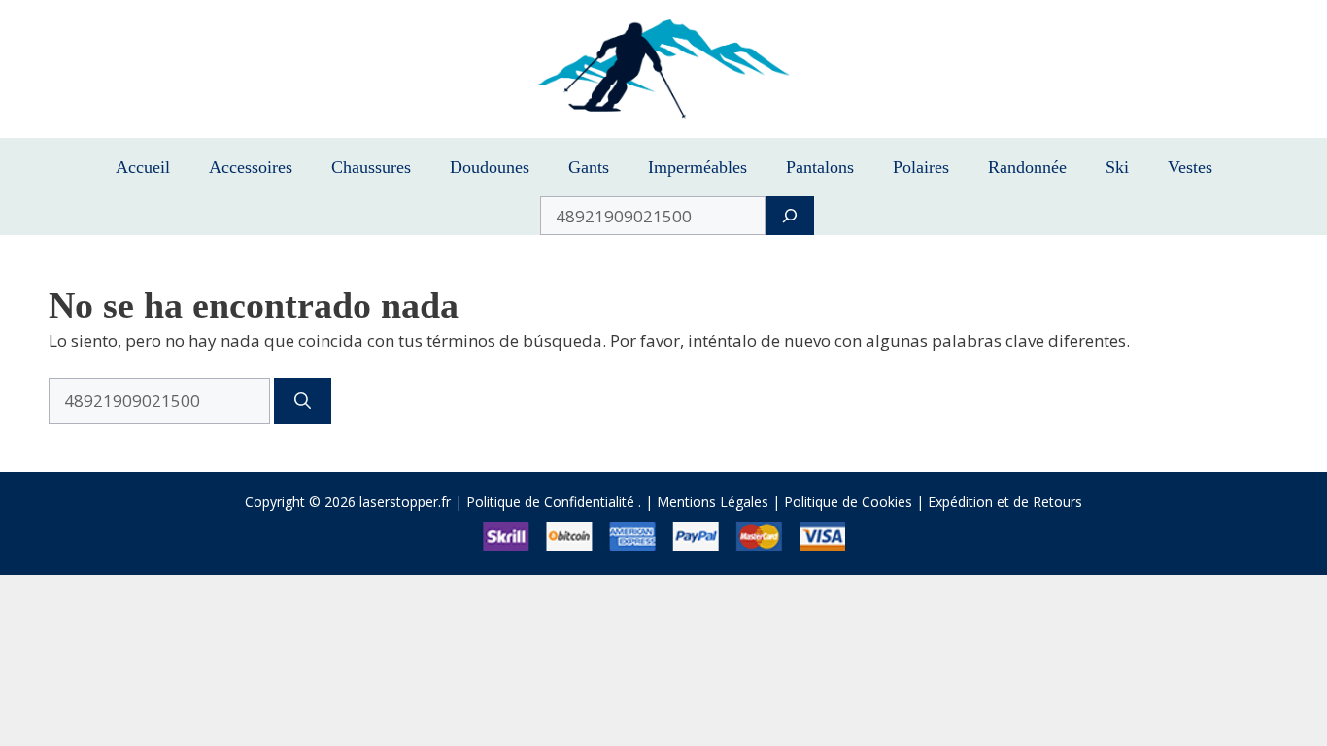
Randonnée (1027, 167)
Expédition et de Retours (1005, 501)
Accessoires (250, 167)
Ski (1117, 167)
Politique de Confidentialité (550, 501)
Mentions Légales (712, 501)
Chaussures (371, 167)
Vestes (1190, 167)
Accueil (143, 167)
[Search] (789, 215)
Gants (588, 167)
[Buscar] (302, 401)
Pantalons (820, 167)
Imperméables (697, 167)
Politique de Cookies (848, 501)
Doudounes (489, 167)
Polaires (921, 167)
